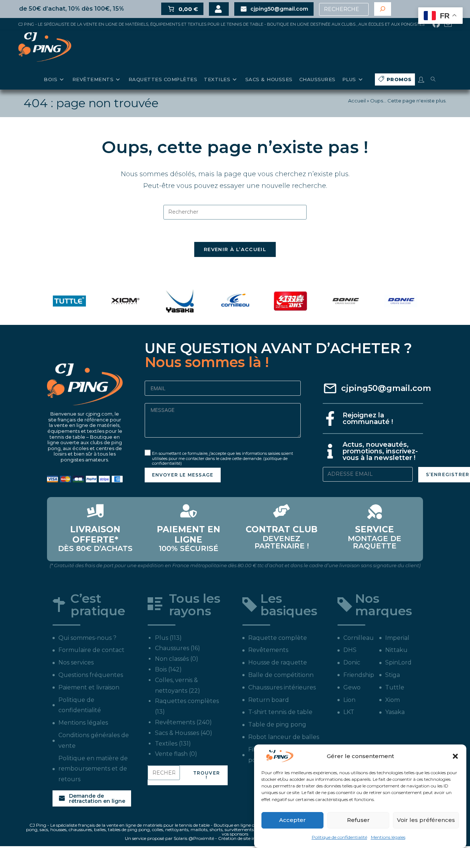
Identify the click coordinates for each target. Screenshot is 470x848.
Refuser (358, 819)
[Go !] (382, 9)
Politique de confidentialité (339, 837)
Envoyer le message (183, 475)
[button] (455, 756)
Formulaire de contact (91, 649)
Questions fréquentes (90, 674)
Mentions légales (388, 837)
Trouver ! (206, 775)
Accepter (292, 819)
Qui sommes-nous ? (87, 637)
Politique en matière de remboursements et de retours (93, 769)
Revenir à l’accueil (235, 249)
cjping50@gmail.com (386, 388)
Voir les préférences (426, 819)
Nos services (76, 662)
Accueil (357, 101)
